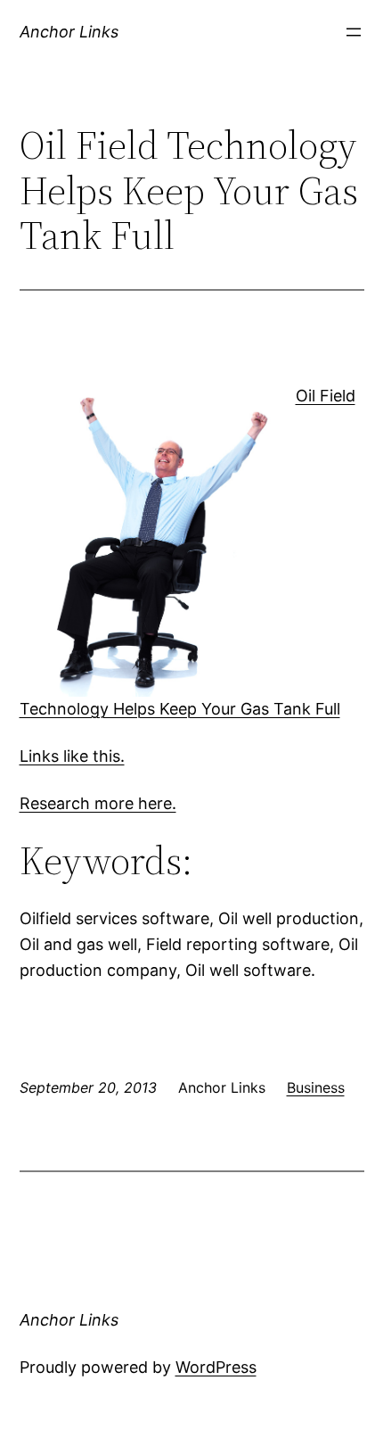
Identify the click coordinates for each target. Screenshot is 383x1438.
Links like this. (72, 756)
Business (316, 1087)
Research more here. (98, 803)
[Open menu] (353, 32)
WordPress (216, 1367)
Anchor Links (69, 31)
